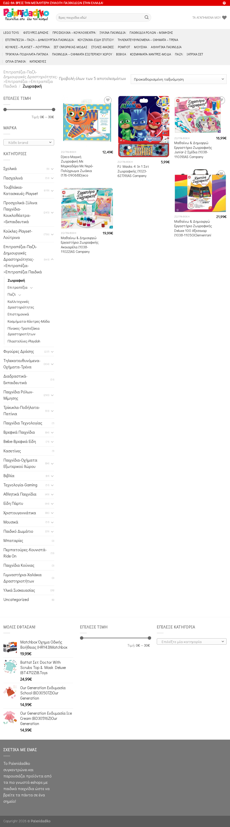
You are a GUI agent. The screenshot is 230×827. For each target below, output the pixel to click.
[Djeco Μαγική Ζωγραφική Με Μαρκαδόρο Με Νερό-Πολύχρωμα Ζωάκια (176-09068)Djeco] (87, 121)
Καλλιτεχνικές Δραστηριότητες (21, 304)
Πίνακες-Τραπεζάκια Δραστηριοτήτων (24, 331)
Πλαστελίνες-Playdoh (24, 341)
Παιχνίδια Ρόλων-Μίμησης (18, 395)
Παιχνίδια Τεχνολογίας (22, 423)
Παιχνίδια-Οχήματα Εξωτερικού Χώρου (20, 463)
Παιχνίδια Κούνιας (18, 565)
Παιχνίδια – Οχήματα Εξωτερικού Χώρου (82, 54)
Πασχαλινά (13, 178)
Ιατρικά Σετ (195, 54)
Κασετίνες (12, 450)
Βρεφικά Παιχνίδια (19, 432)
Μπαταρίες (13, 540)
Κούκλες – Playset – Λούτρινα (27, 47)
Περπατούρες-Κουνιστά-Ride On (25, 553)
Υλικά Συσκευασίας (19, 590)
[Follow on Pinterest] (224, 3)
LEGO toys (11, 32)
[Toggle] (52, 169)
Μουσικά (140, 47)
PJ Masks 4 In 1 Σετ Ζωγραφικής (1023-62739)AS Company (133, 171)
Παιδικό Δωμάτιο (18, 531)
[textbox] (28, 142)
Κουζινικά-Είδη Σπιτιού (96, 40)
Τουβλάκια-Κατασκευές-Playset (20, 190)
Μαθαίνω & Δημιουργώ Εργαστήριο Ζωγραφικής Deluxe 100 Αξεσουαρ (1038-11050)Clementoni (193, 228)
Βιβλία (121, 54)
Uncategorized (16, 599)
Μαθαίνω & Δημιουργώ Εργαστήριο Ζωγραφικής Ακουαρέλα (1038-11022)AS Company (80, 245)
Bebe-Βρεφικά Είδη (19, 441)
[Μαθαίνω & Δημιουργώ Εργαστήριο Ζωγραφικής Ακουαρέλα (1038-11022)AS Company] (87, 208)
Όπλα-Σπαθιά (15, 61)
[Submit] (146, 17)
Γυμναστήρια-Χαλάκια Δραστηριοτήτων (22, 578)
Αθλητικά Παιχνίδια (166, 47)
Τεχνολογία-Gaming (20, 484)
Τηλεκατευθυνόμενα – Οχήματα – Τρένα (148, 40)
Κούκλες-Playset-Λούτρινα (17, 234)
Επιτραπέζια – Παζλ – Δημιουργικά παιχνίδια (39, 40)
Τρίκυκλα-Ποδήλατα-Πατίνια (26, 54)
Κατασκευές (38, 61)
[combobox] (28, 142)
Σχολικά (10, 168)
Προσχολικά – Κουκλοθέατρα (74, 32)
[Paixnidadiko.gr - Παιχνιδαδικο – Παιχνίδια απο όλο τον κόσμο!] (26, 17)
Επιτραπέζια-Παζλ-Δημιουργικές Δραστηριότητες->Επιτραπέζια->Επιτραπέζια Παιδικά (30, 79)
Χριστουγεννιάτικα (19, 512)
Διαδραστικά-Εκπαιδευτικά (15, 379)
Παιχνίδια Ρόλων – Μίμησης (151, 32)
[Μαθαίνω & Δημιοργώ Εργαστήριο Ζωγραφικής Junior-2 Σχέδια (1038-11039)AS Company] (200, 114)
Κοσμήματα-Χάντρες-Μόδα (150, 54)
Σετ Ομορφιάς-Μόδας (70, 47)
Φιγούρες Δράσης (36, 32)
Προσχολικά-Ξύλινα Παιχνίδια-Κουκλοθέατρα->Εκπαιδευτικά (20, 212)
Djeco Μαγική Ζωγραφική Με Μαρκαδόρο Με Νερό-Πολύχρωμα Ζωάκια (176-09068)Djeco (77, 165)
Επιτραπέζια (17, 287)
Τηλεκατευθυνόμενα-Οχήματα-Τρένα (21, 363)
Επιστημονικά (18, 314)
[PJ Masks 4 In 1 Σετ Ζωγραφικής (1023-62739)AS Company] (143, 126)
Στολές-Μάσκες (102, 47)
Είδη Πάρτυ (13, 503)
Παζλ (179, 54)
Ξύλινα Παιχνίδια (113, 32)
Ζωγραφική (16, 280)
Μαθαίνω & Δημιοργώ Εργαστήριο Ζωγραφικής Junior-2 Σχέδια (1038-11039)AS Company (193, 149)
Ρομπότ (124, 47)
